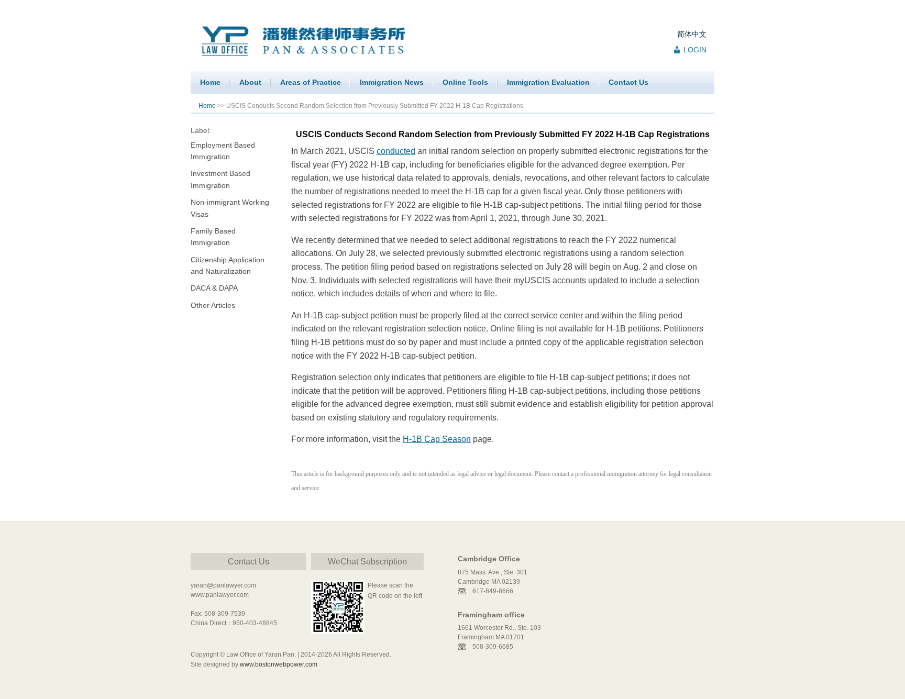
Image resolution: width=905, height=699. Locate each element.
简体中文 (692, 34)
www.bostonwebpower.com (278, 664)
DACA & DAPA (214, 288)
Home (210, 82)
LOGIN (695, 50)
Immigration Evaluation (548, 82)
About (250, 82)
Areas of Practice (310, 82)
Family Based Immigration (213, 237)
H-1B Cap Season (437, 439)
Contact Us (628, 82)
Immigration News (392, 82)
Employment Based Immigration (223, 151)
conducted (396, 151)
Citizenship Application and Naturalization (227, 265)
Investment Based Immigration (220, 179)
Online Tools (465, 82)
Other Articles (213, 305)
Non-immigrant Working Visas (230, 208)
